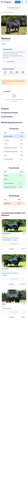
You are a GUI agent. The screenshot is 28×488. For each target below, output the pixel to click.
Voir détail (11, 249)
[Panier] (22, 2)
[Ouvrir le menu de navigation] (25, 2)
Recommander (10, 61)
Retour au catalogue (8, 12)
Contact (18, 2)
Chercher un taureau (14, 7)
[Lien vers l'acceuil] (6, 2)
